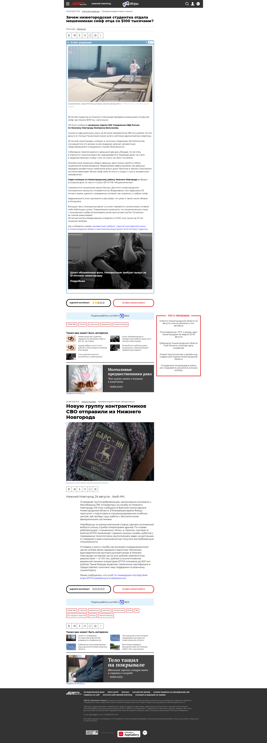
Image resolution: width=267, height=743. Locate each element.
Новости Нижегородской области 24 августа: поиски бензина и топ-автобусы (179, 323)
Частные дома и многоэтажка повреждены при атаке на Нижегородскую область (135, 638)
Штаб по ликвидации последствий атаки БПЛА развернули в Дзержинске (89, 638)
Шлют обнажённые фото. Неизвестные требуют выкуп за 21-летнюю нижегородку (108, 274)
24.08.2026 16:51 (72, 402)
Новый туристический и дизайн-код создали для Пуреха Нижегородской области (179, 356)
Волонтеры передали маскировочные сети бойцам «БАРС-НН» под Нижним (134, 647)
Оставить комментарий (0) (133, 303)
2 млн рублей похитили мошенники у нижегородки (90, 355)
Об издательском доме (94, 692)
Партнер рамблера (107, 732)
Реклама (125, 692)
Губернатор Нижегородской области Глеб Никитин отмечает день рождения (179, 345)
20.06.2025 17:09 (73, 11)
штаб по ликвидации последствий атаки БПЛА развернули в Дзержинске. (113, 576)
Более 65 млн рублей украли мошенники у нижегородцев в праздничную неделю (135, 347)
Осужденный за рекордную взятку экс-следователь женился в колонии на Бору (179, 368)
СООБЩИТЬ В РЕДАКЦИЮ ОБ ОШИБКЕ (150, 695)
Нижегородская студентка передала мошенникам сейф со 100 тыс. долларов (92, 339)
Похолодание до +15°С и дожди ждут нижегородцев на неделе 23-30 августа (178, 334)
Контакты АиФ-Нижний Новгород (117, 695)
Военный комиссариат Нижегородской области (87, 483)
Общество (81, 29)
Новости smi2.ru (75, 393)
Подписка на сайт (92, 695)
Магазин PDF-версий (141, 692)
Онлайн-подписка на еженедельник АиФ (171, 692)
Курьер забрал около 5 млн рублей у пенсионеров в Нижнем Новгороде (92, 347)
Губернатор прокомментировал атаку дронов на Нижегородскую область (92, 647)
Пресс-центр (113, 692)
